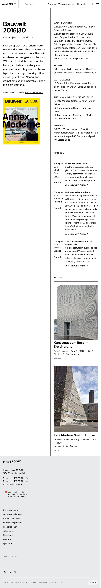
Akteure (72, 4)
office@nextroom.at (12, 484)
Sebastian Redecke (58, 200)
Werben (7, 539)
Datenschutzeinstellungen (50, 582)
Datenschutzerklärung (25, 582)
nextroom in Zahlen (12, 514)
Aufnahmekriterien (12, 518)
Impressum (8, 582)
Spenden (7, 543)
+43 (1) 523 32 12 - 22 (16, 481)
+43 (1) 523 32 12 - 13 (16, 478)
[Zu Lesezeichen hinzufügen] (94, 288)
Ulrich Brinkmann (57, 173)
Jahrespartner (10, 531)
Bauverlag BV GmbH (34, 92)
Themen (62, 4)
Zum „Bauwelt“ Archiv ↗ (76, 184)
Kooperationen (10, 526)
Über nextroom (10, 510)
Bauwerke (52, 4)
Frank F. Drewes (57, 249)
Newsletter (8, 535)
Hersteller (82, 4)
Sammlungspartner (12, 522)
